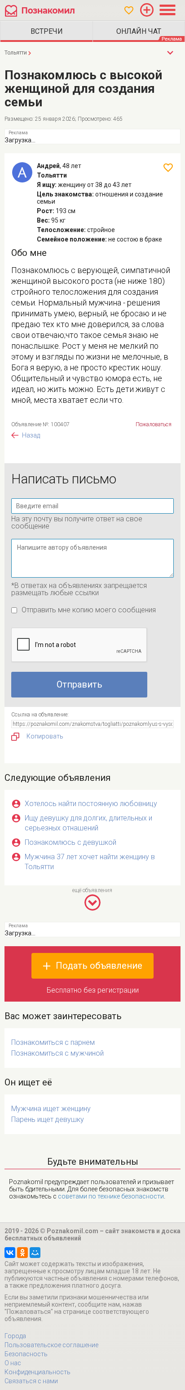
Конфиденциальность (37, 1372)
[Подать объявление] (147, 10)
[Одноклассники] (22, 1252)
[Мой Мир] (35, 1252)
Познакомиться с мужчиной (57, 1053)
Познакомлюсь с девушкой (70, 842)
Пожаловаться (154, 424)
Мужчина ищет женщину (51, 1108)
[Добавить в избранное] (168, 167)
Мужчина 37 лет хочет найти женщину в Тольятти (90, 861)
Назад (31, 435)
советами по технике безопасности (111, 1196)
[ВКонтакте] (9, 1252)
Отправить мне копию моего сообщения (89, 610)
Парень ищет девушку (47, 1119)
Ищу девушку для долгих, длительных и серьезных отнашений (88, 823)
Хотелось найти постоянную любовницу (91, 803)
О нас (12, 1363)
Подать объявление (99, 965)
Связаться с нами (31, 1381)
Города (15, 1336)
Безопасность (26, 1354)
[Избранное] (129, 10)
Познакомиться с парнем (53, 1042)
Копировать (44, 736)
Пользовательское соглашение (51, 1345)
